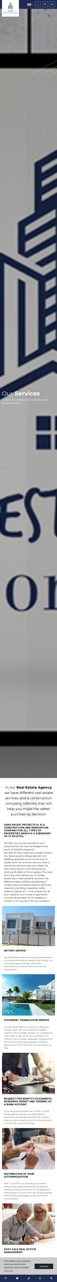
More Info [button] (8, 1271)
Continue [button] (44, 1266)
